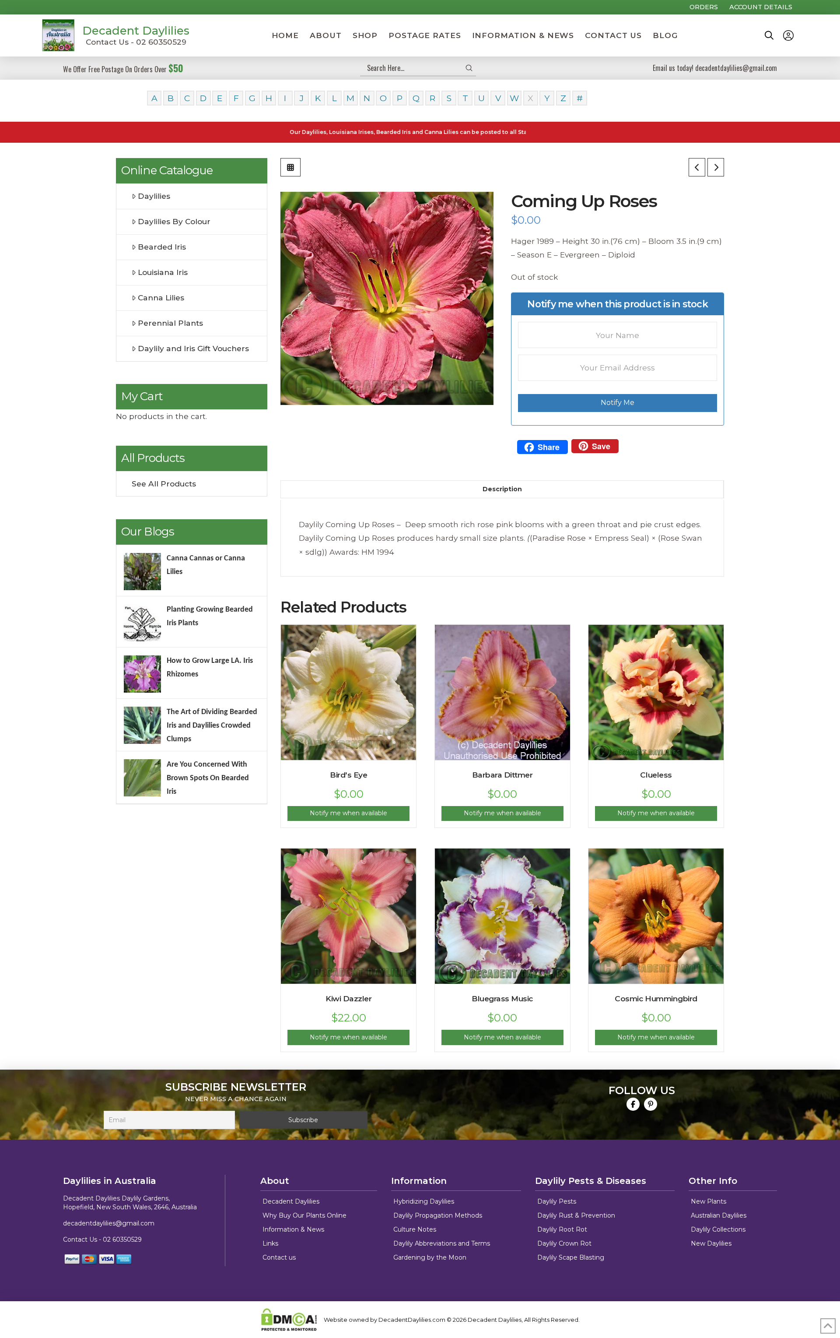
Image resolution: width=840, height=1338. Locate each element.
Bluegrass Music (502, 998)
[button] (769, 35)
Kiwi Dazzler (348, 998)
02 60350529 (122, 1239)
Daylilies (154, 196)
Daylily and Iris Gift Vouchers (193, 348)
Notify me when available (348, 813)
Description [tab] (502, 489)
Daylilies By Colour (174, 221)
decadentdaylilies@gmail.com (108, 1223)
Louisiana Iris (163, 272)
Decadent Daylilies (135, 31)
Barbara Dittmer (502, 774)
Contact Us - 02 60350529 (136, 41)
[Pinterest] (650, 1104)
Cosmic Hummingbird (656, 998)
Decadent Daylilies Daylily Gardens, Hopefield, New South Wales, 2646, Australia (130, 1202)
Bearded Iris (162, 246)
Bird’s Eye (348, 774)
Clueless (656, 774)
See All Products (164, 483)
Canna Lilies (161, 297)
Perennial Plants (170, 322)
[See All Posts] (290, 167)
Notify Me (617, 402)
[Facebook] (633, 1104)
